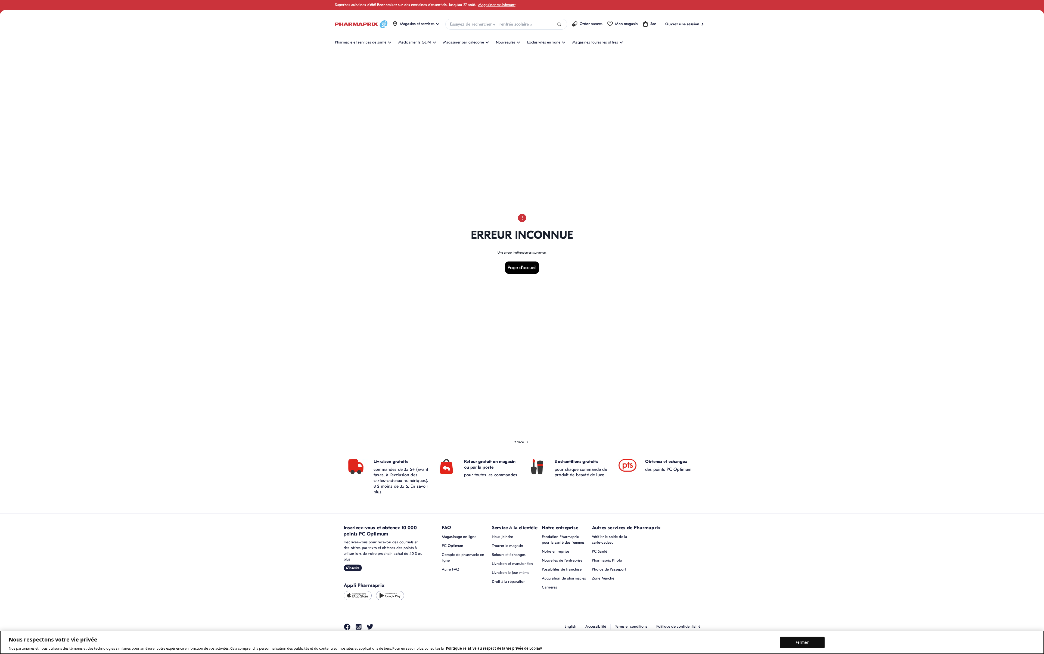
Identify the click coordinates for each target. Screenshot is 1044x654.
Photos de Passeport (609, 569)
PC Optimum (452, 545)
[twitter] (370, 626)
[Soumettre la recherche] (559, 24)
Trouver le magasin (507, 545)
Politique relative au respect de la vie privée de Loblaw (494, 648)
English (570, 626)
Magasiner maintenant (496, 4)
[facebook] (347, 626)
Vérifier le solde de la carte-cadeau (609, 539)
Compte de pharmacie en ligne (463, 557)
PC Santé (599, 551)
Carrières (549, 587)
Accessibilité (595, 626)
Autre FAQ (450, 569)
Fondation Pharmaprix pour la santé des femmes (563, 539)
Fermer (802, 642)
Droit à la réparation (509, 581)
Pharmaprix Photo (607, 560)
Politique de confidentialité (678, 626)
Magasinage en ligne (459, 536)
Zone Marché (603, 578)
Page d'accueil (522, 267)
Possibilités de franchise (562, 569)
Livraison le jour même (510, 572)
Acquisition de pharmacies (564, 578)
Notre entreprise (555, 551)
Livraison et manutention (512, 563)
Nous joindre (502, 536)
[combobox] (506, 24)
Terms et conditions (631, 626)
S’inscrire (352, 568)
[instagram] (358, 626)
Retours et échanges (509, 554)
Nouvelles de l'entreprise (562, 560)
